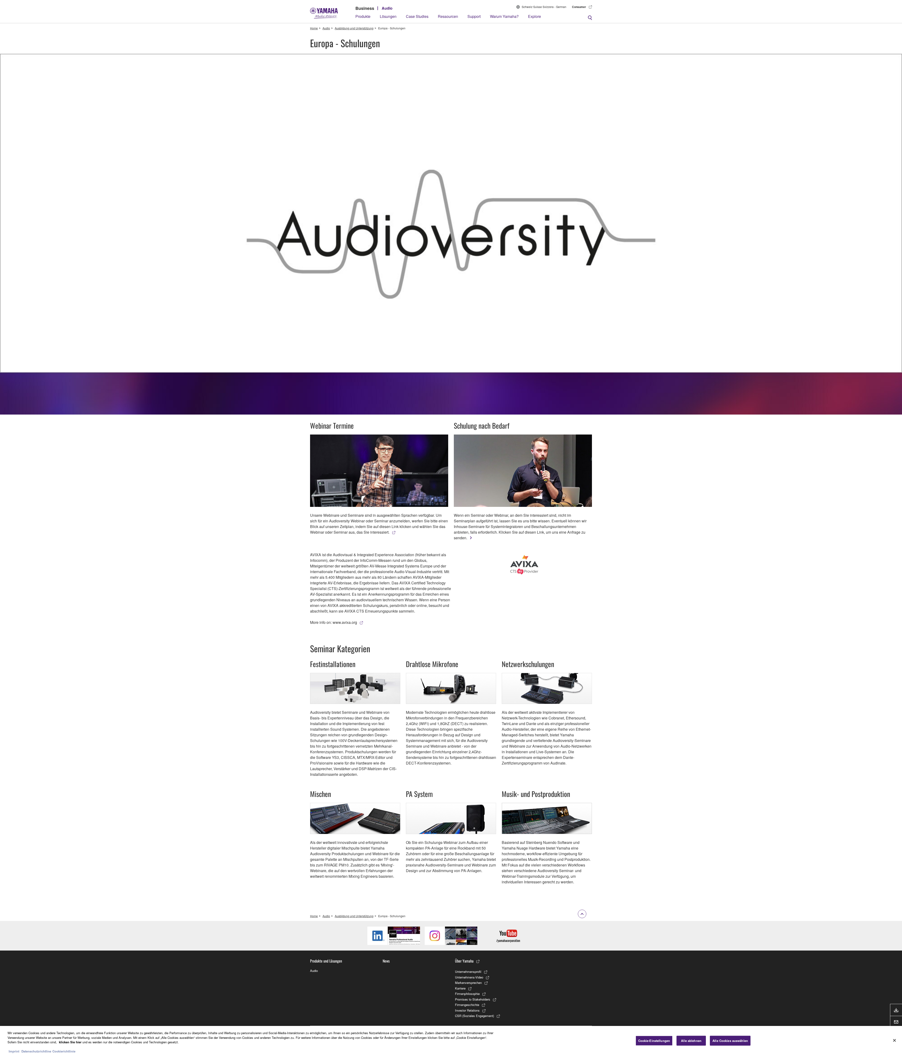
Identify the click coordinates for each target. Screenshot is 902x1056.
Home (314, 28)
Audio (387, 8)
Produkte (362, 16)
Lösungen (388, 16)
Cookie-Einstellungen (654, 1040)
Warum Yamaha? (504, 16)
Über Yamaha (464, 961)
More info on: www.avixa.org (333, 622)
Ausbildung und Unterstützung (354, 28)
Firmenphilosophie (467, 993)
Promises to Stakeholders (472, 999)
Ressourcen (448, 16)
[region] (451, 1041)
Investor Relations (467, 1010)
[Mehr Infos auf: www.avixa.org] (524, 565)
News (386, 961)
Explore (534, 16)
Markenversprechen (468, 982)
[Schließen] (894, 1040)
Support (474, 16)
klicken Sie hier (70, 1042)
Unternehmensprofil (468, 971)
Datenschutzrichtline (36, 1051)
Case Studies (417, 16)
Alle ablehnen (691, 1040)
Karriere (460, 988)
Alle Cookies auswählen (730, 1040)
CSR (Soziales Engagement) (474, 1015)
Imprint (14, 1051)
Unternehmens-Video (469, 977)
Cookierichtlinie (63, 1051)
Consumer (579, 7)
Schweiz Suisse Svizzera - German (544, 7)
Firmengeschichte (467, 1004)
